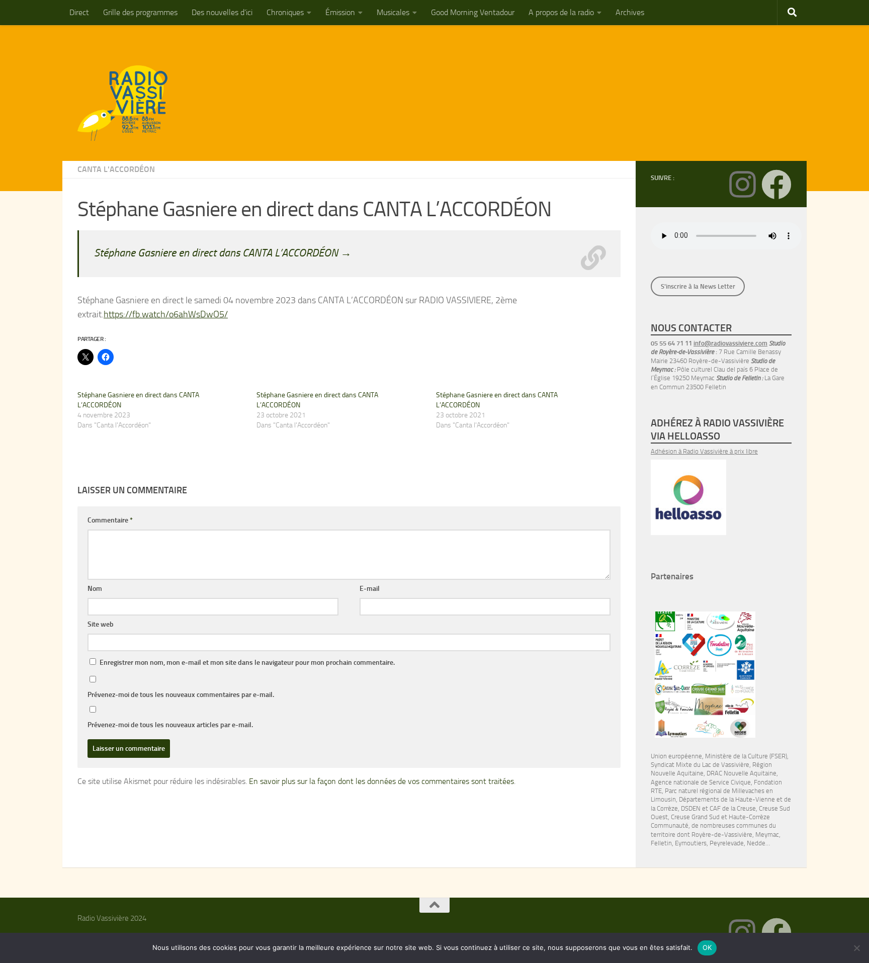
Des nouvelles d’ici (222, 12)
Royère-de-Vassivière (721, 834)
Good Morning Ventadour (472, 12)
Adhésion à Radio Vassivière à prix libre (704, 451)
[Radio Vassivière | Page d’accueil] (128, 103)
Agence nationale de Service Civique (701, 782)
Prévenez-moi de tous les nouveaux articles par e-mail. (170, 725)
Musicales (393, 12)
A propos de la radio (561, 12)
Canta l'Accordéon (116, 169)
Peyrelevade (727, 843)
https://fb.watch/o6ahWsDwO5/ (166, 314)
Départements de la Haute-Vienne (727, 799)
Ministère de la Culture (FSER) (746, 756)
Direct (79, 12)
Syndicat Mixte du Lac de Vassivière (700, 764)
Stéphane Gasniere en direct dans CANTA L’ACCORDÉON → (223, 252)
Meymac (767, 834)
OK (707, 947)
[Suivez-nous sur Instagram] (742, 184)
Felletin (661, 843)
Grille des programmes (140, 12)
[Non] (856, 948)
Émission (340, 12)
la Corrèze (664, 808)
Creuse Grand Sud (695, 817)
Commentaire (110, 520)
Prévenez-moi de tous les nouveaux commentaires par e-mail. (181, 694)
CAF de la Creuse (733, 808)
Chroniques (285, 12)
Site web (101, 624)
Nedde (756, 843)
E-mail (370, 588)
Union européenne (676, 756)
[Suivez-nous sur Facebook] (776, 184)
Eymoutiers (691, 843)
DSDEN (691, 808)
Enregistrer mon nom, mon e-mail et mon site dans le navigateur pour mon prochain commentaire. (247, 662)
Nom (95, 588)
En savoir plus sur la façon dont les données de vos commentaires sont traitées (381, 781)
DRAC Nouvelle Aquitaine (741, 773)
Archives (630, 12)
